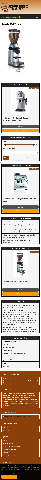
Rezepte (5, 357)
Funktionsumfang (9, 149)
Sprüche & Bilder (8, 360)
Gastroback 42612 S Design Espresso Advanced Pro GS (19, 200)
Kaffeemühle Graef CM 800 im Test (15, 282)
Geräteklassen (7, 351)
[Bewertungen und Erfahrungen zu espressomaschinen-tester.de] (16, 416)
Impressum (6, 427)
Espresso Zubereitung (10, 348)
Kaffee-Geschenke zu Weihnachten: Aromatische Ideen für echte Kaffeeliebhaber (19, 236)
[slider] (5, 145)
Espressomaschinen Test (11, 17)
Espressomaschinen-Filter (10, 449)
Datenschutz (6, 430)
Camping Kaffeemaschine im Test (14, 222)
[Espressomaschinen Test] (20, 7)
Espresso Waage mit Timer (10, 456)
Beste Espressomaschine (10, 443)
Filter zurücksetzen (32, 158)
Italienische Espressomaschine (11, 446)
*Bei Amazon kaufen (20, 130)
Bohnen (5, 344)
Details (20, 126)
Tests (4, 363)
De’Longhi (5, 452)
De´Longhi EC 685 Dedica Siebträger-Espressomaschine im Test (15, 119)
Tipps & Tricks (7, 366)
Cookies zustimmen (9, 477)
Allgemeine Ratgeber (10, 341)
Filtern (6, 158)
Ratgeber (5, 440)
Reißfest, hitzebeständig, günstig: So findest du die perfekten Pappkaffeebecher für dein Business (19, 231)
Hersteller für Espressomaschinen (14, 354)
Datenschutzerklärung (7, 473)
